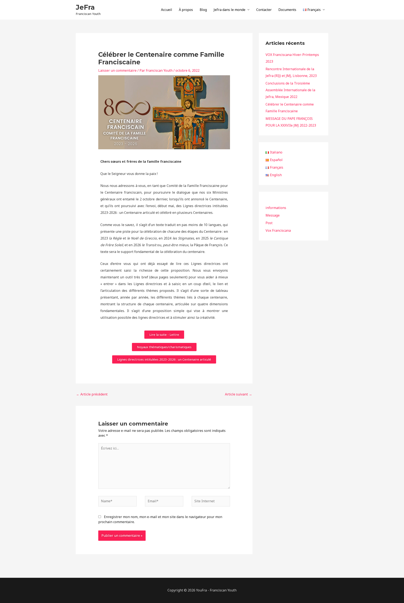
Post (269, 223)
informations (276, 207)
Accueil (166, 9)
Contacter (264, 9)
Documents (287, 9)
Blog (203, 9)
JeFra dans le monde (229, 9)
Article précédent (92, 394)
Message (273, 215)
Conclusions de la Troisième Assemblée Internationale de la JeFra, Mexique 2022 (290, 90)
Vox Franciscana (278, 230)
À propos (186, 9)
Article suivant (238, 394)
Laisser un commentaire (117, 70)
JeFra (85, 7)
